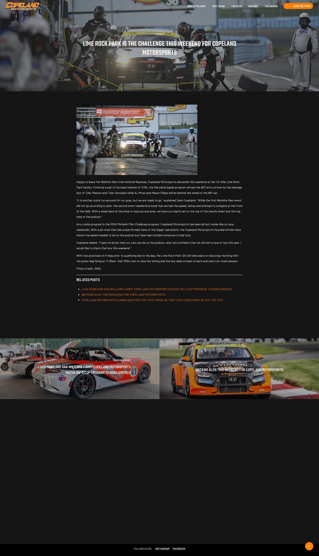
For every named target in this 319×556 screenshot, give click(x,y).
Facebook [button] (179, 548)
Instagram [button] (162, 548)
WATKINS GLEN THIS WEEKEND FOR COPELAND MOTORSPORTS (123, 294)
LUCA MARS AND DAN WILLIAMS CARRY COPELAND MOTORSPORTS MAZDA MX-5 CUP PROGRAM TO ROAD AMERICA (156, 289)
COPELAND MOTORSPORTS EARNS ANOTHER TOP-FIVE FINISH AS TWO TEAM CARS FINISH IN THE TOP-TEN (152, 300)
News (159, 33)
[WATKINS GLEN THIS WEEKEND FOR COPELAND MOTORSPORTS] (239, 368)
